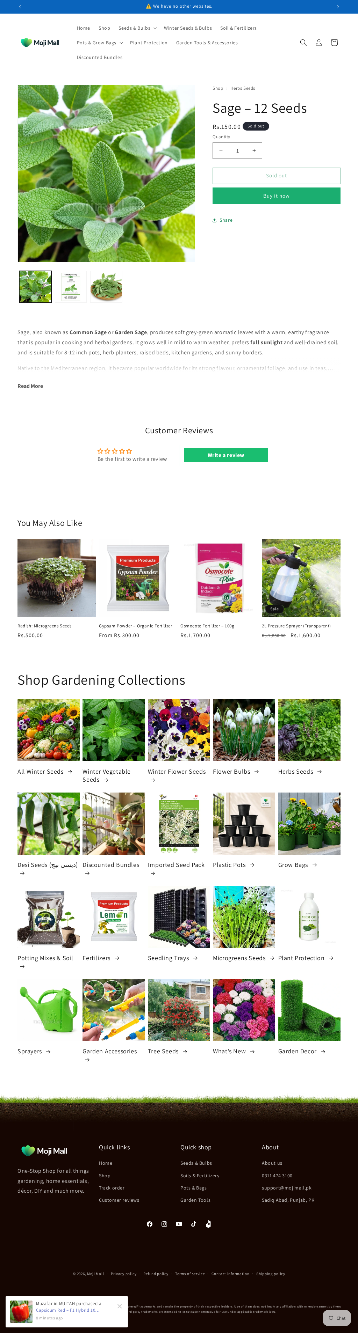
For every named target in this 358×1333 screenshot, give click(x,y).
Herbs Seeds (242, 88)
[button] (137, 28)
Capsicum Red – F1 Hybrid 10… (68, 1310)
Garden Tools (195, 1200)
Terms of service (190, 1273)
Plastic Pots (230, 865)
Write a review (226, 455)
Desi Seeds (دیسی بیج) (47, 865)
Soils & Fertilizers (199, 1175)
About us (272, 1163)
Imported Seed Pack (176, 865)
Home (105, 1163)
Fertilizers (97, 958)
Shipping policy (270, 1273)
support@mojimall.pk (287, 1188)
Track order (112, 1188)
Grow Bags (294, 865)
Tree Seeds (164, 1051)
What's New (230, 1051)
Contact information (230, 1273)
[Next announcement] (338, 6)
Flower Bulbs (232, 771)
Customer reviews (119, 1200)
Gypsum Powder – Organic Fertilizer (135, 626)
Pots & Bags (193, 1188)
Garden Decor (298, 1051)
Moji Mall (95, 1273)
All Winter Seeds (41, 771)
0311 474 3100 (277, 1175)
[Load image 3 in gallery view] (106, 287)
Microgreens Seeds (240, 958)
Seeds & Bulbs (196, 1163)
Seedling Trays (169, 958)
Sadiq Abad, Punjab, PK (288, 1200)
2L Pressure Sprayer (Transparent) (296, 626)
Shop (218, 88)
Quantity (221, 137)
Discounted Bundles (111, 865)
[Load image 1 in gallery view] (35, 287)
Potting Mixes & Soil (45, 958)
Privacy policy (124, 1273)
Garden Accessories (110, 1051)
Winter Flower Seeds (177, 771)
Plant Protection (302, 958)
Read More (30, 386)
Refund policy (155, 1273)
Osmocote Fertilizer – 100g (207, 626)
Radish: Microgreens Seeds (44, 626)
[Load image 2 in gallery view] (71, 287)
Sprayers (30, 1051)
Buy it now (276, 195)
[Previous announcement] (20, 6)
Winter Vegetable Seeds (107, 775)
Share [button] (226, 220)
